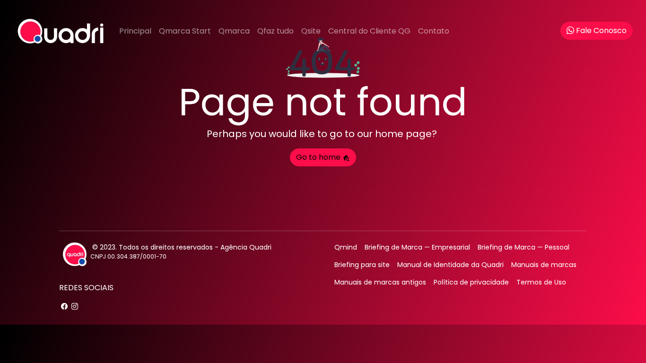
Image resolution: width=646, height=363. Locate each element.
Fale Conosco (601, 30)
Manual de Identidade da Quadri (450, 264)
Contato (433, 31)
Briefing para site (362, 264)
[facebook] (64, 306)
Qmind (345, 247)
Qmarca (234, 31)
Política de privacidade (471, 282)
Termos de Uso (541, 282)
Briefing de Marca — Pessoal (523, 247)
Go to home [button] (319, 157)
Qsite (311, 31)
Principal (135, 31)
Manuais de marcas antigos (380, 282)
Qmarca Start (185, 31)
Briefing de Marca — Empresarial (417, 247)
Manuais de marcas (543, 264)
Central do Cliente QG (369, 31)
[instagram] (75, 306)
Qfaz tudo (275, 31)
